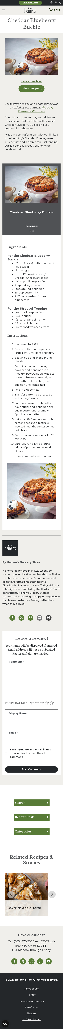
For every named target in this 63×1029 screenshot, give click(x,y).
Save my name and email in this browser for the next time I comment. (30, 753)
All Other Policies (31, 1019)
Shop (57, 10)
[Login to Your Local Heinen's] (56, 3)
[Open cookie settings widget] (5, 1023)
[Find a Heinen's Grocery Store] (52, 3)
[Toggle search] (60, 3)
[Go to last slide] (11, 894)
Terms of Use (31, 988)
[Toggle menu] (4, 10)
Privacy (31, 995)
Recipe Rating (16, 703)
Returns (31, 1013)
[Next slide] (52, 894)
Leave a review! (31, 81)
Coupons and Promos (32, 1001)
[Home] (28, 10)
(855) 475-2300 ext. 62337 (31, 941)
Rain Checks (31, 1007)
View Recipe (30, 88)
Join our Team (30, 3)
